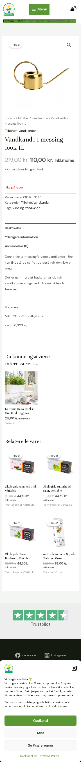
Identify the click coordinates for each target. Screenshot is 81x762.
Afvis (41, 733)
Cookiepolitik (28, 756)
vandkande (32, 208)
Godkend (40, 720)
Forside (10, 118)
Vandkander (40, 118)
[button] (74, 668)
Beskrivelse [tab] (13, 228)
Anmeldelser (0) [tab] (16, 246)
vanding (18, 208)
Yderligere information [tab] (21, 237)
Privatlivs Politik (49, 756)
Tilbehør (23, 118)
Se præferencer (40, 745)
